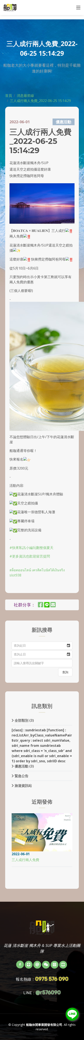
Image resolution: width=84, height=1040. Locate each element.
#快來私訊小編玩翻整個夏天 (31, 547)
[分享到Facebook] (40, 605)
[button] (68, 645)
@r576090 (48, 992)
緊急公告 (21, 775)
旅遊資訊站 (23, 785)
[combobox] (38, 645)
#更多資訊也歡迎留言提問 (29, 556)
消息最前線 (25, 95)
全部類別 (24, 720)
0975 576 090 (51, 979)
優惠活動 (24, 766)
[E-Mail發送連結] (53, 605)
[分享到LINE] (48, 605)
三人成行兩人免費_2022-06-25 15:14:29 (40, 100)
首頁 (8, 95)
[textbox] (42, 663)
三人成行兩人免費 (25, 860)
